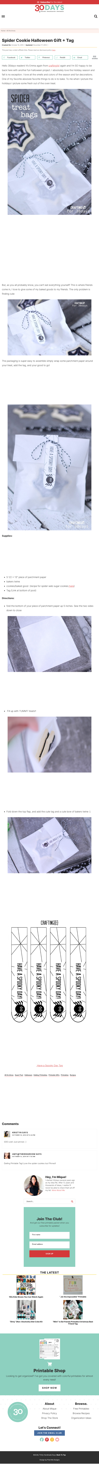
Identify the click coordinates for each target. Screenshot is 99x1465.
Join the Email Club (49, 1433)
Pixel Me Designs (53, 1460)
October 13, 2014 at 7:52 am (23, 1156)
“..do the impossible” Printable (73, 1297)
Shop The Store (49, 1418)
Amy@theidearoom (23, 1154)
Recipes (73, 1075)
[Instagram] (52, 1440)
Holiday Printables (40, 1075)
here (71, 586)
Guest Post (19, 1075)
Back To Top (61, 1455)
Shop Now (49, 1388)
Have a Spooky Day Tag (49, 1065)
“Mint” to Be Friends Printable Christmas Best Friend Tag (73, 1323)
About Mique (49, 1408)
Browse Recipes (81, 1413)
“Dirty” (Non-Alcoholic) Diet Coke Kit (26, 1322)
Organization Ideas (81, 1418)
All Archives (9, 1075)
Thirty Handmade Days (49, 9)
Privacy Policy (49, 1413)
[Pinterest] (47, 1440)
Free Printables (81, 1408)
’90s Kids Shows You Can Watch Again (26, 1297)
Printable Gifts (54, 1075)
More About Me (58, 1190)
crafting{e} (54, 65)
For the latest (51, 2)
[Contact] (57, 1440)
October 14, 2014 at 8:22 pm (23, 1135)
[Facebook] (42, 1440)
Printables (65, 1075)
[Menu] (3, 16)
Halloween (28, 1075)
